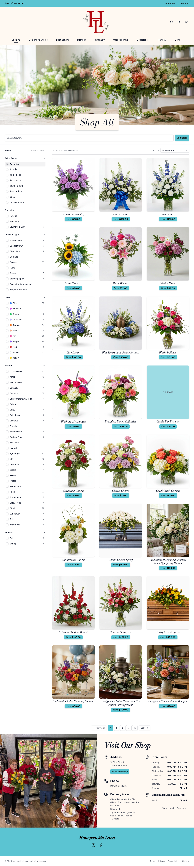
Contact (184, 3)
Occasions (142, 39)
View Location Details (173, 808)
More (177, 39)
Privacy (161, 861)
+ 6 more (114, 805)
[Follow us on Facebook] (100, 845)
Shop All (16, 39)
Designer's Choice (38, 39)
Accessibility (173, 861)
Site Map (185, 861)
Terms (152, 861)
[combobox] (174, 150)
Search (183, 138)
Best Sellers (62, 39)
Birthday (81, 39)
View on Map (121, 771)
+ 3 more (114, 818)
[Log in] (179, 22)
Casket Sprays (120, 39)
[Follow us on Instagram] (93, 845)
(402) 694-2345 (15, 3)
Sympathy (99, 39)
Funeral (162, 39)
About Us (170, 3)
